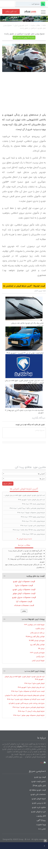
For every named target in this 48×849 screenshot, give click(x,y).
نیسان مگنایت (39, 628)
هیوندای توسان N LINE (36, 640)
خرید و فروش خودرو (38, 811)
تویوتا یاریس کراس (38, 660)
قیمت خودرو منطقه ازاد (37, 789)
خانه (44, 25)
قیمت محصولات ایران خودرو (24, 581)
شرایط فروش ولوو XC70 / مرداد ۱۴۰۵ (33, 517)
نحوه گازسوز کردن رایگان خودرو (32, 553)
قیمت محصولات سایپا (24, 585)
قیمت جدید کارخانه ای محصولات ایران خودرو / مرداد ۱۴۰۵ (25, 699)
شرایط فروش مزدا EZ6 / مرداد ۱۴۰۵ (33, 534)
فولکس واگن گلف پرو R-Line (35, 636)
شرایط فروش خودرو (39, 798)
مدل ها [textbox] (42, 478)
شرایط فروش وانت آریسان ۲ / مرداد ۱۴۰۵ (31, 711)
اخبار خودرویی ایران (21, 25)
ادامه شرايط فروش (25, 538)
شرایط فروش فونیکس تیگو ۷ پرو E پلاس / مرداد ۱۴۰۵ (27, 508)
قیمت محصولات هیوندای (24, 605)
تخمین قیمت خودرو (39, 781)
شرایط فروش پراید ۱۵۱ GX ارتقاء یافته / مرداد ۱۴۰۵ (29, 530)
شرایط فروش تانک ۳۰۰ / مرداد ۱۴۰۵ (33, 521)
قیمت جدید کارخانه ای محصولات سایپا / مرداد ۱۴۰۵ (27, 691)
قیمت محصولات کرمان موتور (24, 593)
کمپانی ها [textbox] (41, 473)
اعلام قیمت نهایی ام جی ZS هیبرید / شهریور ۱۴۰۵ (25, 352)
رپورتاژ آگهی (41, 820)
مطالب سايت (35, 25)
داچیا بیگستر (40, 656)
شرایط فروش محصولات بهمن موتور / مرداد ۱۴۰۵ (28, 715)
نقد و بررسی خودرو (39, 802)
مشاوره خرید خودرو (39, 807)
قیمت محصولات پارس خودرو (24, 589)
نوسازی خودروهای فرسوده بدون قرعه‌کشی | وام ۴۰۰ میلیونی (24, 695)
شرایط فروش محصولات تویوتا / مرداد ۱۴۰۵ (31, 512)
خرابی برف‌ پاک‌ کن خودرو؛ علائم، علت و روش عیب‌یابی (27, 324)
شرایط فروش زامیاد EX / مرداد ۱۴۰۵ (33, 504)
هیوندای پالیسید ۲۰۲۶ (37, 652)
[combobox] (24, 473)
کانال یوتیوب (41, 815)
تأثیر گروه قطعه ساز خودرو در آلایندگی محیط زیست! (25, 551)
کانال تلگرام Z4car (39, 785)
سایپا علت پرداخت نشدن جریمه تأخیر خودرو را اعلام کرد (26, 703)
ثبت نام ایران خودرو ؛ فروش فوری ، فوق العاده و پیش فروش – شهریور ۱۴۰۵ (24, 381)
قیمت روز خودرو (40, 777)
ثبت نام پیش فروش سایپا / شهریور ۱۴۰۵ (31, 499)
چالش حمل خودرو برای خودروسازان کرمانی (28, 556)
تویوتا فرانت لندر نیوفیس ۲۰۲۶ (34, 624)
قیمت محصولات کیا (24, 601)
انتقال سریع (8, 483)
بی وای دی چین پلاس (37, 632)
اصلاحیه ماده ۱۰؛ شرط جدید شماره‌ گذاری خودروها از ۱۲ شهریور (24, 411)
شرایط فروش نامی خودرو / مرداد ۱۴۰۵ (32, 525)
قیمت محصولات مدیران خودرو (24, 597)
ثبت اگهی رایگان (10, 11)
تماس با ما (42, 828)
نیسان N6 (41, 648)
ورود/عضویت (41, 824)
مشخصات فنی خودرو (38, 794)
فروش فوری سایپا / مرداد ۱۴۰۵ (34, 683)
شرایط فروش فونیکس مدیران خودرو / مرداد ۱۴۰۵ (28, 707)
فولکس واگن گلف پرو (37, 644)
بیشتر (24, 611)
